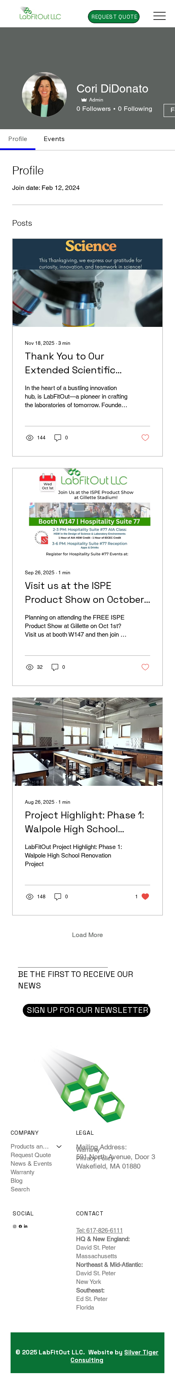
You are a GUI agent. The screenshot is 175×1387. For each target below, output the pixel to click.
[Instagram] (15, 1226)
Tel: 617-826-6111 (99, 1230)
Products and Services (30, 1146)
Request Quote (31, 1154)
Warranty (23, 1172)
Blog (16, 1180)
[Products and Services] (59, 1146)
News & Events (31, 1163)
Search (20, 1189)
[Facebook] (20, 1226)
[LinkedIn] (26, 1226)
